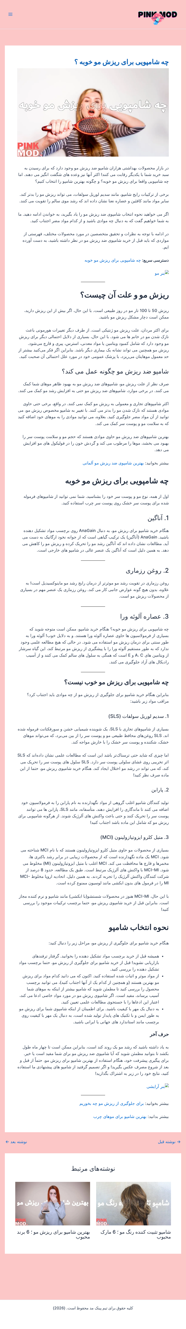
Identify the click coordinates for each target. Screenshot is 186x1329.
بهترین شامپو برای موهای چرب (120, 1116)
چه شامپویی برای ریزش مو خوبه (113, 260)
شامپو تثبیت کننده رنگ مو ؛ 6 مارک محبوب (136, 1234)
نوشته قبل (169, 1142)
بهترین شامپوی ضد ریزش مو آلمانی (113, 463)
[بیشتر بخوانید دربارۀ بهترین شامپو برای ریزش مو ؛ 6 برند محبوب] (52, 1203)
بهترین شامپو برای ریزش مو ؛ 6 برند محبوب (53, 1234)
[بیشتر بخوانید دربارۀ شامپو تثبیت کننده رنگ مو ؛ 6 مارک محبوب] (133, 1203)
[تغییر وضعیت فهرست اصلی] (10, 14)
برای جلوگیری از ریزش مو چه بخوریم (111, 1103)
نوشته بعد (16, 1142)
